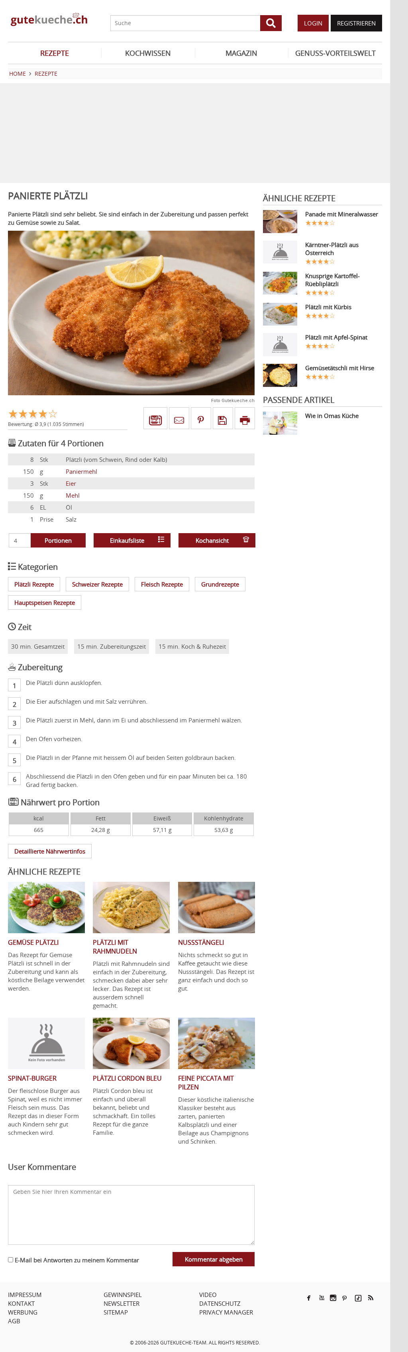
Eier (71, 483)
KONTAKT (21, 1303)
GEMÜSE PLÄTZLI (33, 942)
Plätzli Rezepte (34, 584)
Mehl (73, 495)
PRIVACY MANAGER (226, 1312)
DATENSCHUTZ (220, 1303)
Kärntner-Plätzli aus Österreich (332, 249)
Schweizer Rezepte (97, 584)
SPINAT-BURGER (32, 1078)
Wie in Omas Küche (332, 416)
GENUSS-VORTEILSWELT (335, 53)
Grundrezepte (220, 584)
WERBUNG (22, 1312)
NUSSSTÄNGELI (201, 942)
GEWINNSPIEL (123, 1295)
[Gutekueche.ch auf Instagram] (333, 1298)
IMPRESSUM (25, 1295)
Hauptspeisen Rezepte (44, 602)
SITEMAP (116, 1312)
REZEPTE (54, 53)
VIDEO (208, 1295)
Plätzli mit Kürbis (328, 307)
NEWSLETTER (121, 1303)
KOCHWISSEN (148, 53)
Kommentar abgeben (214, 1259)
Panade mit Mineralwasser (341, 214)
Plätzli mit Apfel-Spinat (336, 337)
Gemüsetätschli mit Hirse (339, 368)
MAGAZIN (241, 53)
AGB (14, 1321)
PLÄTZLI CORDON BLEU (127, 1078)
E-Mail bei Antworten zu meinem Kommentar (76, 1260)
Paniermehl (81, 471)
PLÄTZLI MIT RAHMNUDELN (115, 947)
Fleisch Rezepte (162, 584)
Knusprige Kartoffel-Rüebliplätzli (332, 280)
